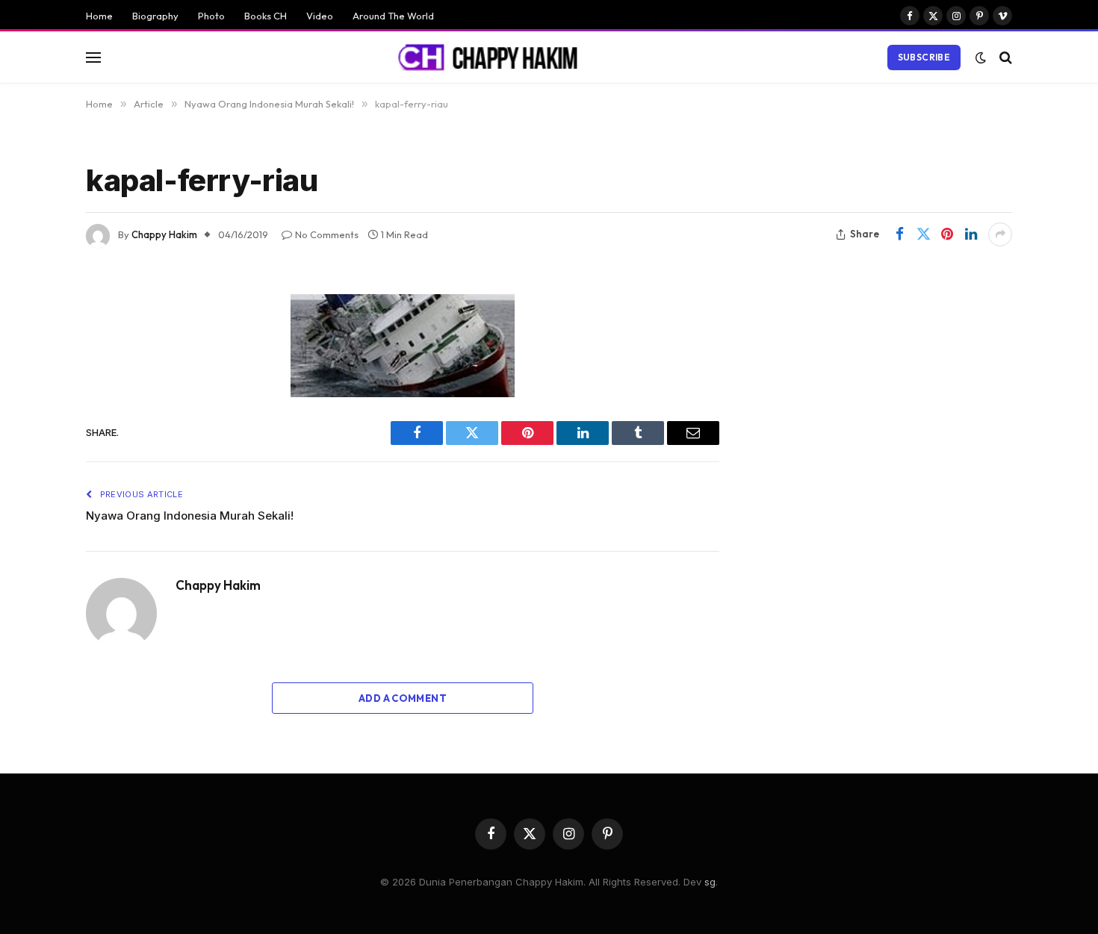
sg (710, 882)
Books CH (265, 16)
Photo (211, 16)
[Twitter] (34, 381)
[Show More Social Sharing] (1000, 234)
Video (319, 16)
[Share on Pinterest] (947, 234)
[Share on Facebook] (899, 234)
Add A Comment (403, 698)
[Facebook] (34, 343)
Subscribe (924, 57)
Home (99, 16)
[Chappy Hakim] (494, 57)
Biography (155, 16)
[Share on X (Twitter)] (923, 234)
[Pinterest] (34, 458)
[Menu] (93, 57)
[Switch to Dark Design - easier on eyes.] (981, 57)
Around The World (393, 16)
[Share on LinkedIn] (971, 234)
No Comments (327, 234)
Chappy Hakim (164, 234)
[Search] (1004, 57)
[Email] (34, 496)
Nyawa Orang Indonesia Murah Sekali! (190, 515)
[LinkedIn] (34, 420)
